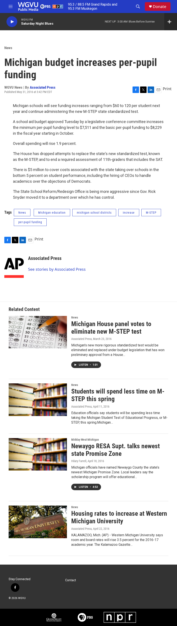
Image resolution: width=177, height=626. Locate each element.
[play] (11, 21)
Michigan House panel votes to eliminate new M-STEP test (111, 327)
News (8, 48)
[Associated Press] (14, 265)
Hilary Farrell (78, 461)
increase (129, 212)
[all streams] (170, 21)
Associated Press (42, 87)
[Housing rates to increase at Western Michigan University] (38, 522)
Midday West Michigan (85, 439)
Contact (70, 580)
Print (167, 88)
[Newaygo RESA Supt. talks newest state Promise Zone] (38, 454)
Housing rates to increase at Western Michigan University (119, 517)
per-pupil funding (30, 222)
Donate (159, 6)
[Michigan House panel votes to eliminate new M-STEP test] (38, 332)
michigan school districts (94, 212)
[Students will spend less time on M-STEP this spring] (38, 399)
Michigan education (52, 212)
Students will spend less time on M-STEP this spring (117, 395)
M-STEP (151, 212)
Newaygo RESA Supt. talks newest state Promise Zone (115, 449)
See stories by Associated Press (57, 269)
